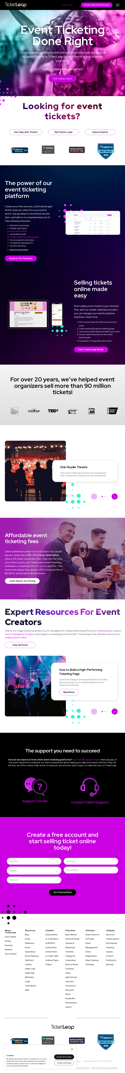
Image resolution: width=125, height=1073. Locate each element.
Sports (68, 1007)
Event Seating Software (92, 962)
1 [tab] (102, 496)
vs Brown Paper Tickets (52, 962)
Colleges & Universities (70, 958)
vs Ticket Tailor (51, 956)
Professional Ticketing (111, 945)
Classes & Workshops (70, 945)
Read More (69, 692)
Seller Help (30, 973)
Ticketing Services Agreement (104, 1068)
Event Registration (91, 953)
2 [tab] (104, 496)
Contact (110, 956)
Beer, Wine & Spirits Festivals (72, 936)
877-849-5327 (105, 1061)
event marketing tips (101, 630)
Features (9, 945)
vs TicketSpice (51, 939)
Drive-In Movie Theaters (71, 966)
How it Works (10, 937)
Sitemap (110, 964)
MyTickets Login (29, 979)
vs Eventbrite (51, 934)
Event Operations (30, 949)
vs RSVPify (50, 943)
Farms (68, 973)
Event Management (92, 945)
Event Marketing (29, 941)
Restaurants (71, 1002)
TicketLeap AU (112, 939)
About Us (110, 934)
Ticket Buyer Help (30, 987)
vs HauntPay (51, 947)
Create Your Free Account (97, 5)
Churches (69, 951)
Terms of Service (81, 1068)
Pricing (8, 941)
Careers (109, 951)
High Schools (71, 977)
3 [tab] (106, 496)
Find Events (111, 960)
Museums (69, 990)
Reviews (8, 949)
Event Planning (31, 956)
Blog (27, 934)
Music (67, 994)
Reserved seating (18, 231)
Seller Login (30, 968)
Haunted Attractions (70, 983)
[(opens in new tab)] (19, 150)
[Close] (72, 1049)
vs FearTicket (51, 951)
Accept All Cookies (64, 1057)
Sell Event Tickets (29, 962)
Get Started (10, 954)
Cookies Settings (64, 1063)
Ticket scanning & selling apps (24, 237)
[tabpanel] (14, 411)
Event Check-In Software (92, 936)
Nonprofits (70, 998)
